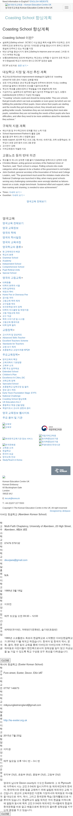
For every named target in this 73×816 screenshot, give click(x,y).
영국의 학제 (9, 232)
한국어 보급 (8, 454)
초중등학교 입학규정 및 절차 (16, 387)
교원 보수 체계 (9, 347)
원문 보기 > (23, 65)
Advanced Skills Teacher (14, 338)
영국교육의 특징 (10, 359)
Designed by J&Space (60, 511)
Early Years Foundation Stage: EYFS (19, 393)
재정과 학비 (8, 291)
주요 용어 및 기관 (12, 417)
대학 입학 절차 (9, 325)
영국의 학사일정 (12, 237)
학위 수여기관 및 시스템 (13, 319)
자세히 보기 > (15, 192)
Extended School (10, 371)
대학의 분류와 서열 (11, 285)
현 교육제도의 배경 (11, 251)
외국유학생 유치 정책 (12, 307)
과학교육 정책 (9, 381)
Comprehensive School (13, 267)
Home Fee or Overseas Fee (15, 295)
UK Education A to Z (12, 402)
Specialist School (11, 384)
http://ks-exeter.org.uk (15, 720)
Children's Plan (10, 374)
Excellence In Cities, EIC (14, 377)
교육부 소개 (8, 365)
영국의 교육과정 (12, 242)
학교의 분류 (8, 255)
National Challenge (12, 396)
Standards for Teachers (13, 344)
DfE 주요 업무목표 (11, 368)
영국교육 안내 (9, 457)
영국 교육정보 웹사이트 (16, 412)
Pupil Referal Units (11, 270)
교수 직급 (7, 316)
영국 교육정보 (11, 227)
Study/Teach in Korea (12, 460)
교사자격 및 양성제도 (12, 334)
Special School (9, 273)
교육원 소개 (8, 448)
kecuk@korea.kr (12, 498)
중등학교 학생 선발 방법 (13, 405)
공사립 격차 (8, 298)
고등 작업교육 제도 (11, 313)
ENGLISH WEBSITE (39, 1)
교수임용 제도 (9, 304)
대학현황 (7, 282)
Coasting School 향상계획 (14, 399)
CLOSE (5, 660)
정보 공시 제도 (9, 390)
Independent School (12, 264)
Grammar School (10, 258)
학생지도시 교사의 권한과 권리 (17, 408)
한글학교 (7, 451)
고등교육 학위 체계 (11, 301)
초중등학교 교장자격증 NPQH (16, 350)
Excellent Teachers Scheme (15, 341)
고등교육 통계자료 (11, 322)
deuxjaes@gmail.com (16, 560)
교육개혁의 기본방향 (12, 362)
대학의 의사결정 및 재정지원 (16, 310)
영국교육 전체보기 (36, 201)
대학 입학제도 (9, 288)
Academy (7, 261)
